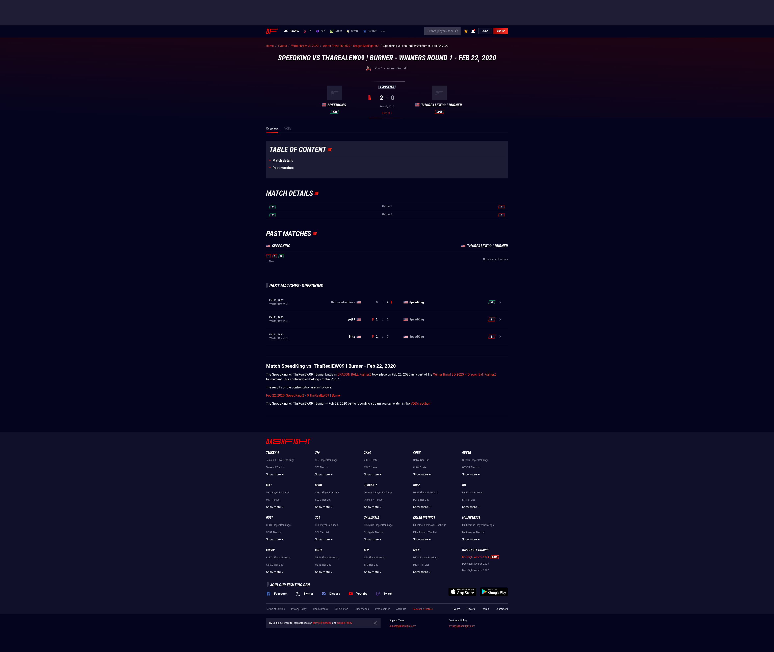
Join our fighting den (290, 584)
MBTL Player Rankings (327, 557)
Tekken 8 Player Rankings (280, 460)
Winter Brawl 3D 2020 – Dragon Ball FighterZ (464, 374)
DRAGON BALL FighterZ (354, 374)
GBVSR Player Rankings (475, 460)
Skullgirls (371, 517)
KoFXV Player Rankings (279, 557)
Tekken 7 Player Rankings (378, 492)
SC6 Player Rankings (326, 525)
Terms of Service (275, 609)
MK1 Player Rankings (277, 492)
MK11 (417, 550)
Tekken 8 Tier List (275, 467)
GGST (269, 517)
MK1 (269, 485)
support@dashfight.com (402, 626)
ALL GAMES (291, 31)
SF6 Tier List (322, 467)
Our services (362, 609)
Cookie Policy (320, 609)
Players (471, 609)
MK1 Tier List (273, 499)
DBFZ (416, 485)
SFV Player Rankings (375, 557)
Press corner (382, 609)
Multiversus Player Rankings (478, 525)
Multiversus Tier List (473, 532)
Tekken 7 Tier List (373, 499)
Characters (501, 609)
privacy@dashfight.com (462, 626)
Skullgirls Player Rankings (378, 525)
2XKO (338, 31)
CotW (354, 31)
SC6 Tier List (322, 532)
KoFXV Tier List (274, 564)
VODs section (420, 403)
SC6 (317, 517)
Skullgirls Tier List (374, 532)
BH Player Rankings (473, 492)
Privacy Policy (299, 609)
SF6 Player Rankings (326, 460)
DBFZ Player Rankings (425, 492)
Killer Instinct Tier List (425, 532)
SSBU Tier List (323, 499)
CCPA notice (341, 609)
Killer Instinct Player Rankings (429, 525)
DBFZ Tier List (421, 499)
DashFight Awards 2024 (475, 557)
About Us (401, 609)
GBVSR (372, 31)
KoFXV (270, 550)
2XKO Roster (371, 460)
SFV (366, 550)
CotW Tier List (421, 460)
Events (456, 609)
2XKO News (370, 467)
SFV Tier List (371, 564)
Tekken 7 (370, 485)
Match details (283, 160)
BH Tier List (468, 499)
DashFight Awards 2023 (475, 563)
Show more (273, 474)
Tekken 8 (272, 452)
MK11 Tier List (421, 564)
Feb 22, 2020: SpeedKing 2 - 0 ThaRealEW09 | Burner (303, 395)
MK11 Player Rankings (425, 557)
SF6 (323, 31)
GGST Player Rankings (278, 525)
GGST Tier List (274, 532)
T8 (309, 31)
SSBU (318, 485)
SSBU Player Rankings (327, 492)
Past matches (283, 168)
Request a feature (423, 609)
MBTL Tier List (323, 564)
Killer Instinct (424, 517)
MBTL (318, 550)
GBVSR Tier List (471, 467)
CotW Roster (420, 467)
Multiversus (471, 517)
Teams (485, 609)
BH (464, 485)
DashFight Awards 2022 (475, 570)
